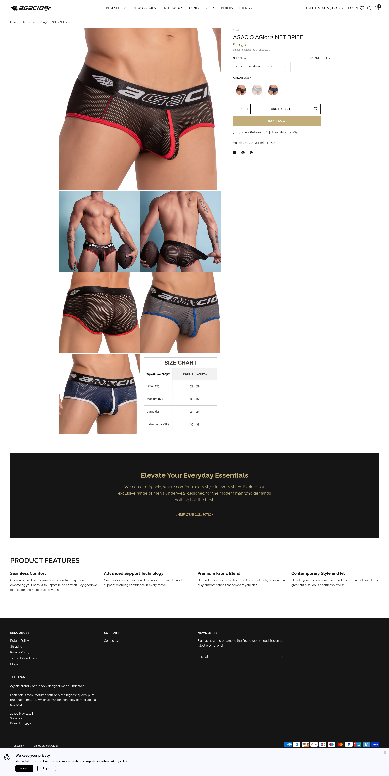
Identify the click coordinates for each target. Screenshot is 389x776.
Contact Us (111, 641)
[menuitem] (116, 8)
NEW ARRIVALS (144, 8)
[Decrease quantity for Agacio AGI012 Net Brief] (236, 109)
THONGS (245, 8)
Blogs (14, 664)
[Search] (369, 8)
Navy (273, 90)
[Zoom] (212, 37)
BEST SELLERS (116, 8)
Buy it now (277, 120)
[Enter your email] (281, 657)
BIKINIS (193, 8)
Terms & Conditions (23, 658)
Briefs (35, 22)
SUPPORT (112, 632)
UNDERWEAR (172, 8)
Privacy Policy (19, 652)
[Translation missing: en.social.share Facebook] (235, 152)
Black (241, 90)
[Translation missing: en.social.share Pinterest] (252, 152)
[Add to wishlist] (316, 109)
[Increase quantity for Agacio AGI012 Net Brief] (247, 109)
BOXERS (227, 8)
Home (13, 22)
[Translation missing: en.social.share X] (243, 152)
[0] (376, 8)
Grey (257, 90)
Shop (24, 22)
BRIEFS (210, 8)
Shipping (238, 49)
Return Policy (19, 641)
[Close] (385, 752)
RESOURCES (20, 632)
